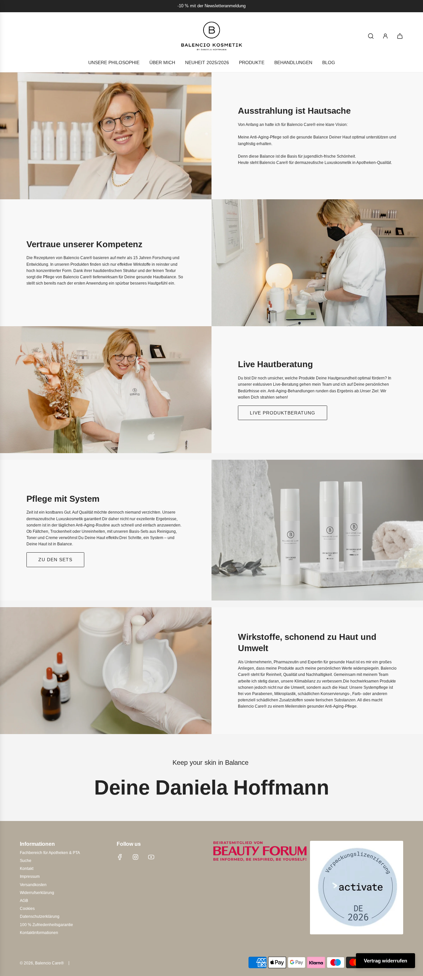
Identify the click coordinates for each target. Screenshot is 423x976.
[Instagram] (135, 857)
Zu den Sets (55, 559)
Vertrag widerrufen (385, 960)
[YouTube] (151, 857)
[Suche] (371, 36)
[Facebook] (120, 857)
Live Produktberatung (282, 412)
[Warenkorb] (400, 36)
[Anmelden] (385, 36)
